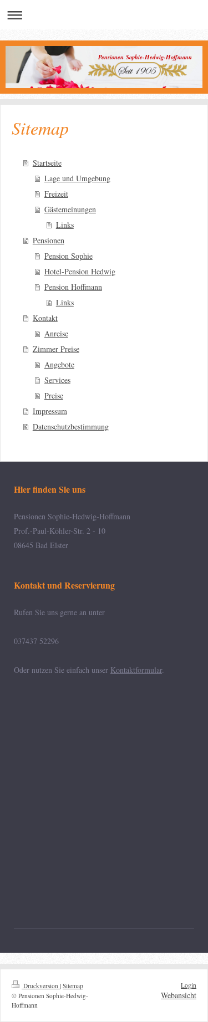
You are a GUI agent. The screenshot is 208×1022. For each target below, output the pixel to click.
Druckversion (41, 986)
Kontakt (45, 318)
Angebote (59, 364)
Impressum (50, 411)
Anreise (56, 333)
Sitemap (73, 986)
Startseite (47, 162)
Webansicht (178, 995)
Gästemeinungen (70, 209)
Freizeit (56, 193)
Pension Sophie (68, 256)
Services (57, 380)
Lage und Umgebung (77, 178)
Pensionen (48, 240)
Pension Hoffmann (73, 287)
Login (188, 985)
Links (65, 224)
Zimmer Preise (56, 349)
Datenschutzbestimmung (71, 426)
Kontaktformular (136, 670)
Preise (53, 395)
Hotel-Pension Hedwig (79, 271)
